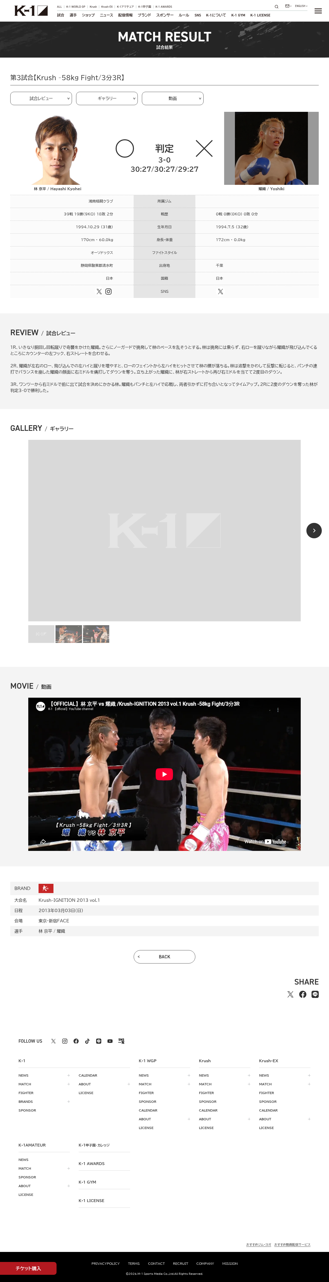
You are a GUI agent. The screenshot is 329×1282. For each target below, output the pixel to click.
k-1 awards (92, 1164)
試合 (60, 15)
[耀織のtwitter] (220, 291)
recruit (180, 1263)
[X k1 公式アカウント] (53, 1041)
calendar (88, 1075)
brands (26, 1101)
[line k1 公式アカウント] (98, 1041)
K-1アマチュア (125, 6)
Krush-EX (107, 6)
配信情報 (125, 15)
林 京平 (45, 931)
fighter (26, 1092)
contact (156, 1263)
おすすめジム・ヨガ (258, 1244)
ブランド (144, 15)
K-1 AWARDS (164, 6)
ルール (184, 15)
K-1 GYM (238, 15)
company (205, 1263)
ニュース (106, 15)
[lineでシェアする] (315, 994)
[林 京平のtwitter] (99, 291)
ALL (59, 6)
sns (198, 15)
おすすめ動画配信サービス (292, 1244)
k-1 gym (87, 1182)
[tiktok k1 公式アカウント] (87, 1041)
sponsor (27, 1110)
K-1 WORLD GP (75, 6)
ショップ (88, 15)
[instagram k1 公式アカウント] (64, 1041)
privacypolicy (106, 1263)
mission (230, 1263)
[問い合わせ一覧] (288, 6)
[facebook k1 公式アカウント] (76, 1041)
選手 (73, 15)
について (216, 15)
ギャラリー (107, 98)
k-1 (94, 1145)
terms (134, 1263)
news (24, 1075)
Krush (93, 6)
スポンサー (164, 15)
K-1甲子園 (144, 6)
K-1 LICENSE (260, 15)
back (164, 957)
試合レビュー (41, 98)
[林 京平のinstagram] (108, 291)
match (25, 1084)
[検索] (278, 6)
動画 (173, 98)
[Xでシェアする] (290, 994)
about (85, 1084)
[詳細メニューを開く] (318, 11)
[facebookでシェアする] (303, 994)
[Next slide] (314, 530)
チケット (28, 1268)
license (86, 1092)
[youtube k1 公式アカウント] (110, 1041)
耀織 (61, 931)
